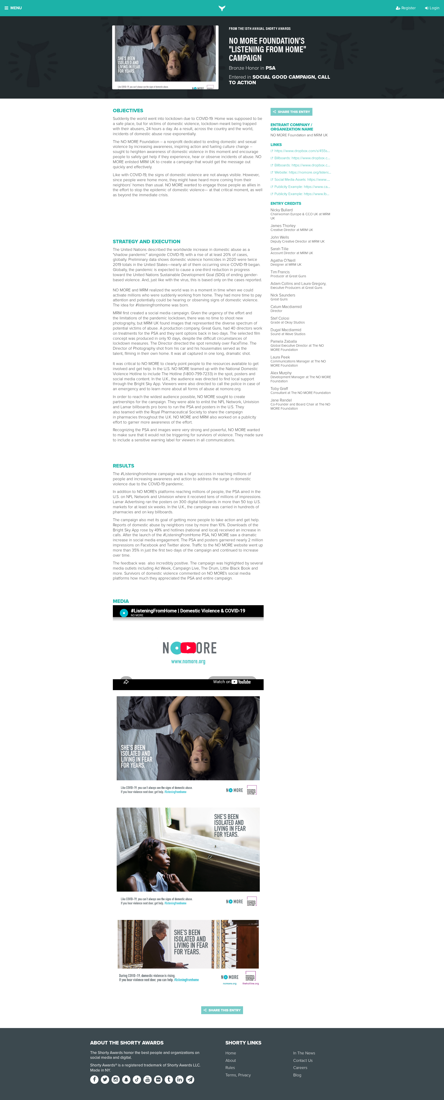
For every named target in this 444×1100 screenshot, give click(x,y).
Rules (230, 1067)
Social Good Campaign (284, 77)
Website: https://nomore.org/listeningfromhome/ (312, 172)
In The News (304, 1053)
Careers (300, 1067)
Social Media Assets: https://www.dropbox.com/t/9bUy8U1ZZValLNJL (328, 179)
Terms (230, 1075)
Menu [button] (16, 8)
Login (434, 8)
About (230, 1060)
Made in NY (100, 1070)
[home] (222, 8)
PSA (270, 68)
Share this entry (293, 112)
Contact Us (303, 1060)
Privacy (244, 1075)
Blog (297, 1075)
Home (230, 1053)
